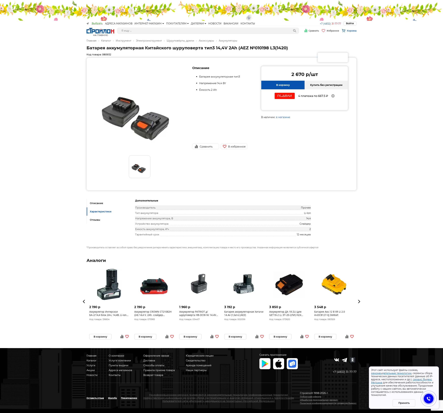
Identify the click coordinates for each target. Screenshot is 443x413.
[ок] (352, 359)
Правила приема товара (159, 370)
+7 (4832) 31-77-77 (344, 372)
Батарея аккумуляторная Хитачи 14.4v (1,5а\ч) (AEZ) (243, 313)
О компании (116, 355)
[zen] (344, 359)
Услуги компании (120, 360)
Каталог (106, 40)
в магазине (283, 117)
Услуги (91, 365)
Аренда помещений (198, 365)
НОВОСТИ (215, 23)
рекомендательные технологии (391, 373)
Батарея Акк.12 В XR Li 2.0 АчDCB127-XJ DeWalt (329, 313)
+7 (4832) (330, 23)
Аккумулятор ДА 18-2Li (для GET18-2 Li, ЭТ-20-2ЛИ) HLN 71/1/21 (285, 313)
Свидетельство (195, 360)
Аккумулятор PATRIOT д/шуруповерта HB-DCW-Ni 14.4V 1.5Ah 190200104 (197, 313)
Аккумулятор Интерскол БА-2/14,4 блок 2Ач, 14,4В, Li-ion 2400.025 (107, 313)
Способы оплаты (153, 365)
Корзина (351, 30)
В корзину (283, 85)
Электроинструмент (149, 40)
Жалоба (112, 398)
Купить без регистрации (326, 85)
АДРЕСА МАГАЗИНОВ (118, 23)
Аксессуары (206, 40)
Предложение (129, 398)
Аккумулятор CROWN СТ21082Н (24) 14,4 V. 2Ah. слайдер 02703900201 (152, 313)
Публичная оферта (310, 396)
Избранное (333, 30)
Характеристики (100, 211)
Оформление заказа (156, 355)
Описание (96, 203)
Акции (91, 370)
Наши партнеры (196, 370)
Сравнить (314, 30)
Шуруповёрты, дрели (180, 40)
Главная (91, 40)
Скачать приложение (273, 354)
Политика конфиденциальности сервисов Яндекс (328, 403)
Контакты (115, 375)
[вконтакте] (336, 359)
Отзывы (95, 219)
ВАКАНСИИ (231, 23)
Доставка (149, 360)
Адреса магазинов (120, 370)
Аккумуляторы (228, 40)
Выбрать (97, 23)
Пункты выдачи (118, 365)
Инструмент (123, 40)
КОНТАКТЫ (248, 23)
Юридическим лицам (200, 355)
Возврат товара (153, 375)
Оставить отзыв (95, 398)
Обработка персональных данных (319, 400)
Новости (92, 375)
